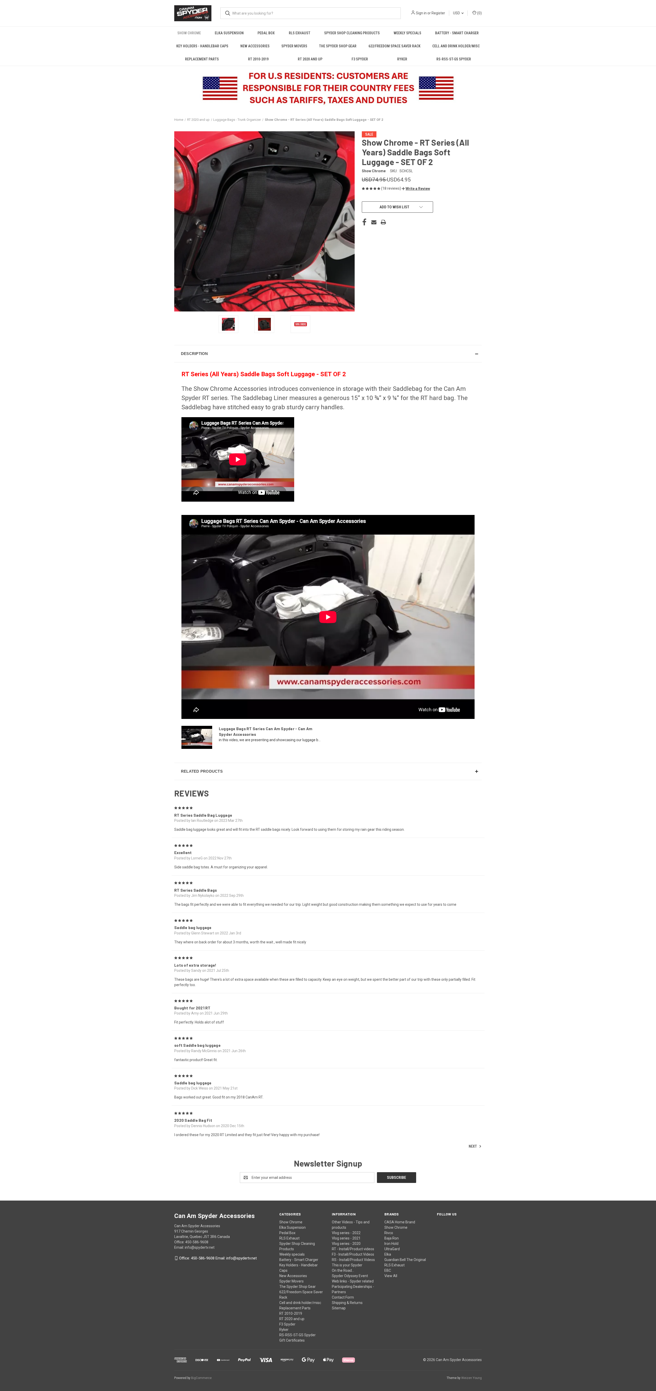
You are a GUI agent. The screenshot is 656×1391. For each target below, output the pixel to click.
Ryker (402, 59)
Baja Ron (391, 1238)
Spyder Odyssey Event (350, 1276)
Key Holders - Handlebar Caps (202, 46)
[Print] (383, 222)
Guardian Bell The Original (405, 1260)
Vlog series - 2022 (346, 1233)
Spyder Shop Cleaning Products (352, 33)
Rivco (388, 1233)
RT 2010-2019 (258, 59)
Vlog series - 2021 (346, 1238)
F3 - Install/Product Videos (353, 1254)
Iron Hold (391, 1244)
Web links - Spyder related (353, 1281)
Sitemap (339, 1308)
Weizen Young (471, 1378)
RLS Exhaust (299, 33)
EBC (387, 1270)
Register (438, 13)
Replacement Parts (202, 59)
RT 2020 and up (310, 59)
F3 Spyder (360, 59)
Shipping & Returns (347, 1303)
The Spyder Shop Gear (337, 46)
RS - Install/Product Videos (353, 1260)
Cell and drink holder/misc (456, 46)
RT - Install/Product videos (353, 1249)
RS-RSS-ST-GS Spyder (453, 59)
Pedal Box (266, 33)
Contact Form (343, 1297)
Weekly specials (407, 33)
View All (390, 1276)
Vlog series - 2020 (346, 1244)
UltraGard (392, 1249)
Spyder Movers (294, 46)
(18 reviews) (391, 188)
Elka (387, 1254)
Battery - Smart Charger (457, 33)
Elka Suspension (229, 33)
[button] (416, 189)
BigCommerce (201, 1378)
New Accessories (255, 46)
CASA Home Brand (399, 1222)
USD (457, 13)
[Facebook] (364, 222)
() (479, 13)
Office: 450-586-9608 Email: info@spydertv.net (218, 1258)
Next (473, 1146)
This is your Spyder (347, 1265)
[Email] (373, 222)
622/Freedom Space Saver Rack (394, 46)
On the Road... (343, 1270)
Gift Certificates (292, 1340)
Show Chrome (189, 33)
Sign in (421, 13)
